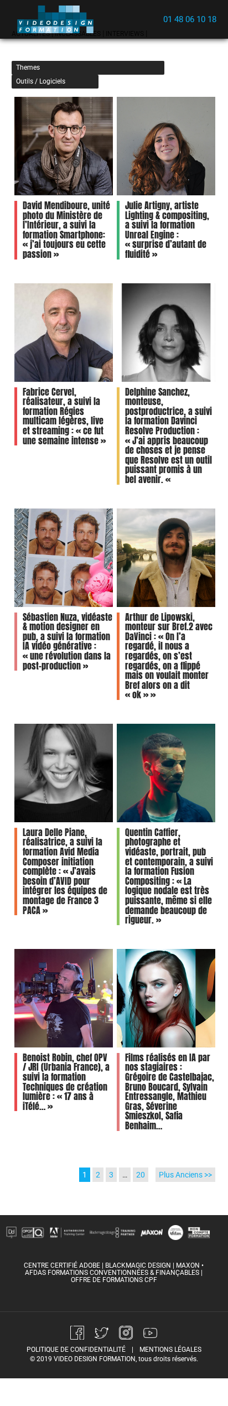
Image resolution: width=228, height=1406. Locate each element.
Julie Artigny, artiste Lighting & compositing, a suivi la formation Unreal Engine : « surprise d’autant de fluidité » (167, 230)
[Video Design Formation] (59, 19)
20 (140, 1174)
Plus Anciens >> (185, 1174)
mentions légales (170, 1349)
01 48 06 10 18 (189, 19)
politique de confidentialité (76, 1349)
